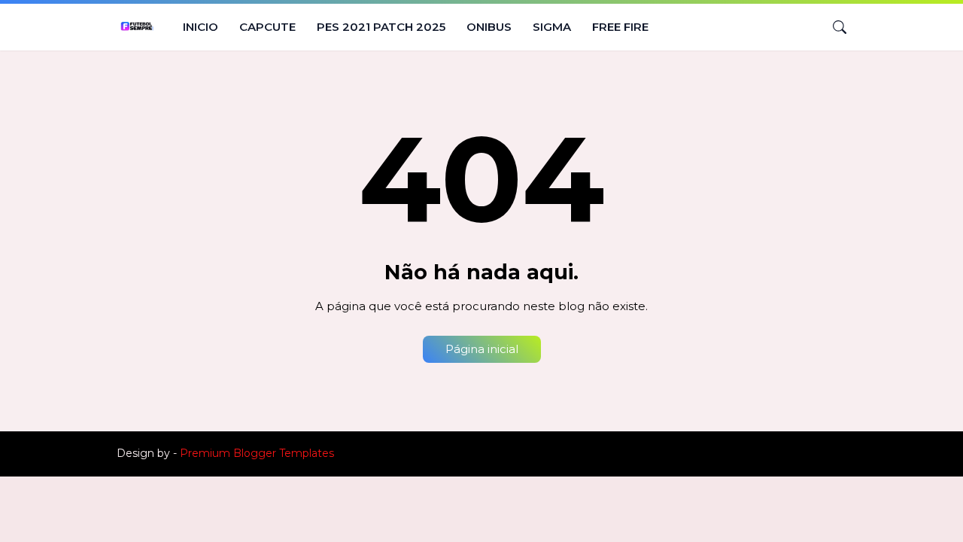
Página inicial (481, 349)
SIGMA (552, 27)
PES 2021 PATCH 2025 (381, 27)
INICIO (200, 27)
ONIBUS (489, 27)
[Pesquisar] (833, 27)
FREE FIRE (620, 27)
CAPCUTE (267, 27)
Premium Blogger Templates (257, 453)
